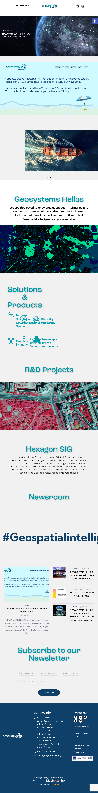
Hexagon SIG (49, 449)
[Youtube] (80, 721)
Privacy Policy (79, 752)
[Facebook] (78, 6)
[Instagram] (83, 6)
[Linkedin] (76, 721)
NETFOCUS (54, 784)
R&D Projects (49, 370)
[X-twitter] (80, 717)
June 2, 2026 (84, 607)
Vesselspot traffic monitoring (50, 343)
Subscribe (49, 693)
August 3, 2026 (26, 615)
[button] (95, 21)
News (26, 605)
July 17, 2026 (84, 568)
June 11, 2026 (85, 589)
